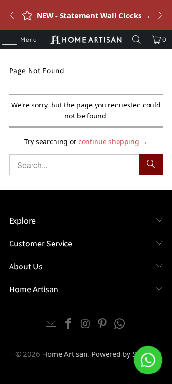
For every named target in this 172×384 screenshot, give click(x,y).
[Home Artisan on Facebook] (68, 324)
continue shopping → (113, 141)
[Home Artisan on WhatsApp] (120, 324)
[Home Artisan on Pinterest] (103, 324)
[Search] (137, 39)
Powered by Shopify (124, 354)
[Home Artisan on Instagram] (85, 324)
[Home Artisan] (86, 39)
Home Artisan (64, 354)
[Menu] (5, 39)
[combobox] (86, 164)
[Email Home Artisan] (51, 324)
